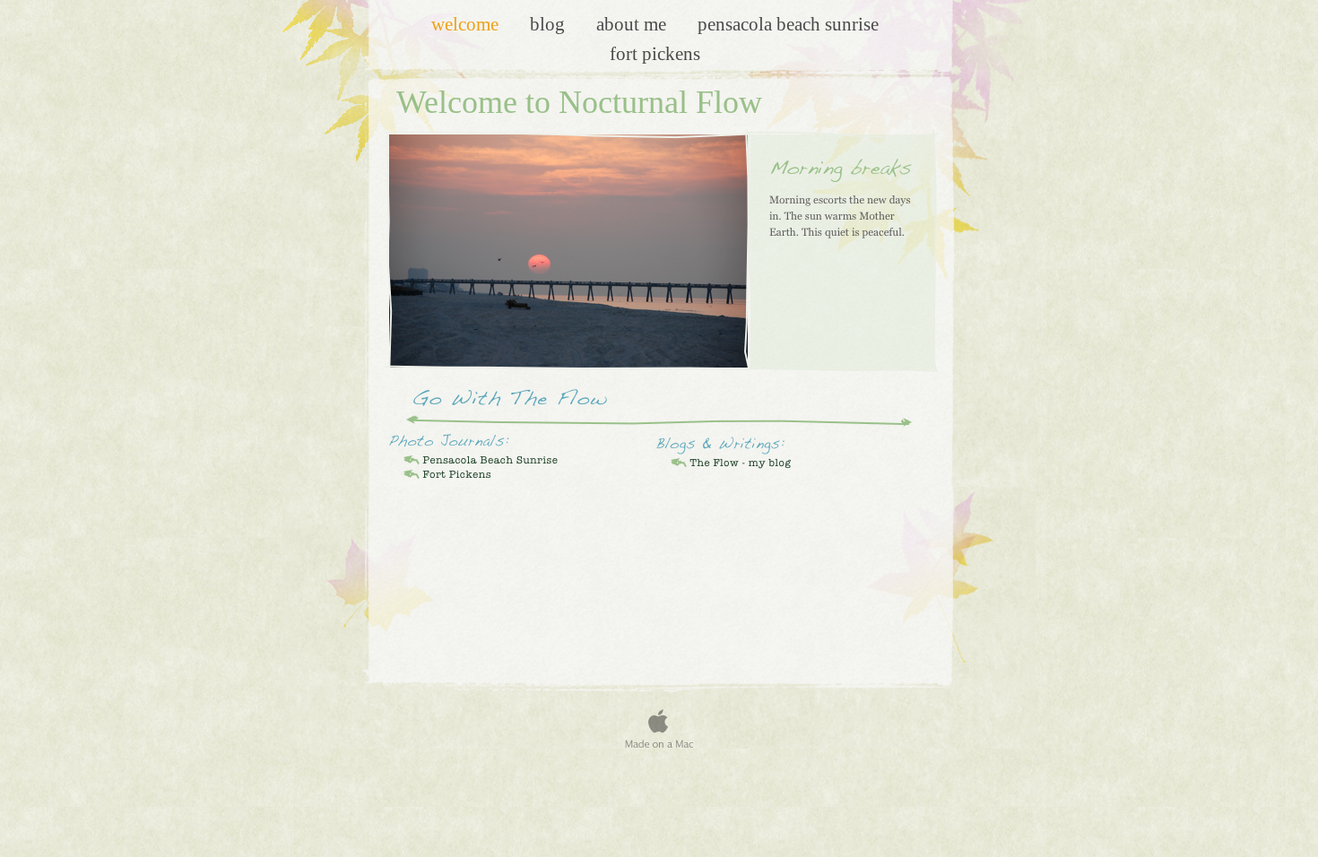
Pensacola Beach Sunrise (788, 23)
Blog (549, 23)
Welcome (467, 23)
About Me (633, 23)
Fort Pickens (655, 53)
